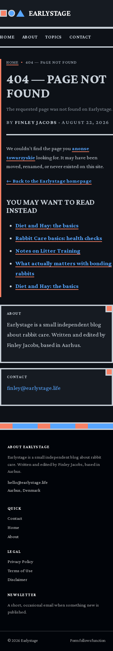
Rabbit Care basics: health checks (58, 238)
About (30, 36)
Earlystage (50, 13)
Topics (53, 36)
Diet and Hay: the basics (46, 225)
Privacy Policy (20, 561)
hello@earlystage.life (28, 482)
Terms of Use (20, 570)
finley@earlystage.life (34, 387)
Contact (80, 36)
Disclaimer (17, 579)
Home (7, 36)
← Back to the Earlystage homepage (49, 181)
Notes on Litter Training (47, 250)
